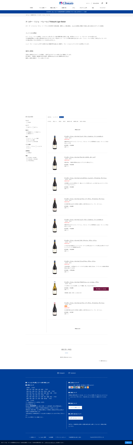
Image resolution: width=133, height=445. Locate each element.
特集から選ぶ (53, 7)
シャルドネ (39, 146)
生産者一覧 (64, 7)
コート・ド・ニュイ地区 (33, 138)
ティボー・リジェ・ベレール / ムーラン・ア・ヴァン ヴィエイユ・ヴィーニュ (84, 198)
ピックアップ (55, 117)
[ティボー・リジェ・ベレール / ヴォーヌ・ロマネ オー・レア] (55, 163)
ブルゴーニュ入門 (83, 7)
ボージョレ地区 (31, 140)
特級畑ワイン (31, 132)
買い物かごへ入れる (101, 289)
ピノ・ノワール (31, 146)
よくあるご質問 (42, 437)
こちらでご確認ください (75, 407)
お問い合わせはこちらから (76, 418)
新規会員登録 (96, 3)
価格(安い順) (69, 121)
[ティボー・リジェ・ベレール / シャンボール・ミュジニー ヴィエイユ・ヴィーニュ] (55, 184)
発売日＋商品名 (83, 121)
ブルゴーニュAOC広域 (33, 141)
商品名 (60, 121)
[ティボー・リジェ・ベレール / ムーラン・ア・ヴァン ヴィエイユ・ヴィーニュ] (55, 205)
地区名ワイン (31, 133)
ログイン (88, 3)
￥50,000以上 (31, 160)
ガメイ (29, 147)
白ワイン (36, 127)
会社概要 (51, 437)
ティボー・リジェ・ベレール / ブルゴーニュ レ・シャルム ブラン (81, 282)
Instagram (62, 373)
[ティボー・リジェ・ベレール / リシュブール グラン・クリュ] (55, 267)
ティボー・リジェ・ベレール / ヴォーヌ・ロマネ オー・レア (79, 157)
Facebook (73, 373)
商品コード (55, 121)
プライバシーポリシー (61, 437)
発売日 (64, 121)
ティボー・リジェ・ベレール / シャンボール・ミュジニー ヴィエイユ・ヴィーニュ (85, 178)
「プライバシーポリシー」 (50, 442)
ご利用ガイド (33, 437)
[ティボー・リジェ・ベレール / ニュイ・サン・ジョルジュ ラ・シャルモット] (55, 142)
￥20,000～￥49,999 (33, 159)
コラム (73, 7)
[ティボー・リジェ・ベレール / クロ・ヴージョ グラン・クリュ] (55, 246)
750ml (29, 122)
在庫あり (30, 152)
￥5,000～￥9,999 (32, 157)
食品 (93, 7)
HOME (31, 7)
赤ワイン (30, 127)
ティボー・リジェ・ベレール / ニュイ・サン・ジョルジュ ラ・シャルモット (83, 136)
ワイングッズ (102, 7)
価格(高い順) (75, 121)
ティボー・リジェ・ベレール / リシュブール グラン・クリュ (79, 261)
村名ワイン (38, 132)
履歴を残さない (104, 360)
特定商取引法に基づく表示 (75, 437)
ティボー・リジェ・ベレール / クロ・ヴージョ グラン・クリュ (80, 240)
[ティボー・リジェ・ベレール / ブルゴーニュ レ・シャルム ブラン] (55, 288)
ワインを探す (42, 7)
